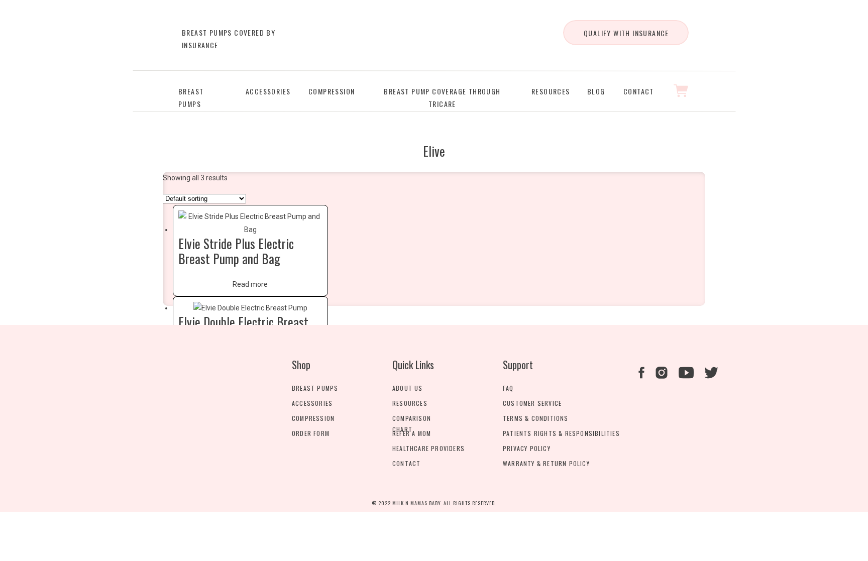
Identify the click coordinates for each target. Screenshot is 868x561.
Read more (250, 284)
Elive (434, 151)
